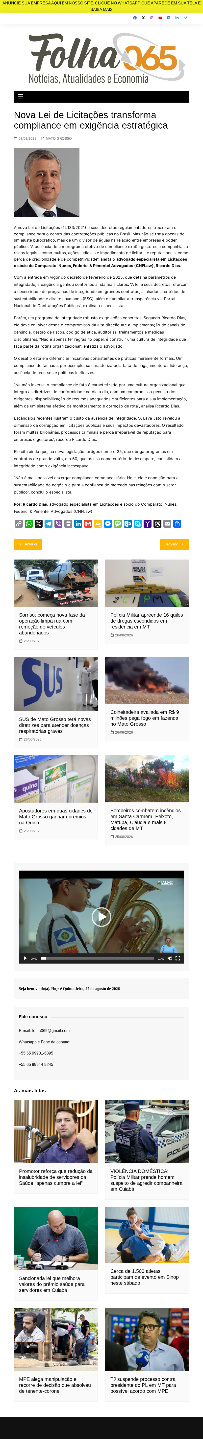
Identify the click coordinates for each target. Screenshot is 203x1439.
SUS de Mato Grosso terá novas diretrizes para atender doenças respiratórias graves (55, 725)
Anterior (31, 544)
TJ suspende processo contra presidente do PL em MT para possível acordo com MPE (143, 1385)
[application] (101, 917)
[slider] (97, 958)
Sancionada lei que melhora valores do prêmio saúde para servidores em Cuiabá (52, 1284)
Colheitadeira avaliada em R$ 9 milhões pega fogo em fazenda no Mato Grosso (144, 718)
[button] (101, 917)
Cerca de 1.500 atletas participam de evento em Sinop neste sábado (144, 1277)
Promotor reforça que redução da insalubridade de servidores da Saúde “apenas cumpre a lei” (56, 1177)
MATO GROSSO (59, 138)
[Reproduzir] (25, 958)
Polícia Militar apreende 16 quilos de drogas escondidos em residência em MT (146, 621)
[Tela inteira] (177, 958)
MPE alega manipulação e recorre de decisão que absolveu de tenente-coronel (55, 1385)
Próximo (171, 544)
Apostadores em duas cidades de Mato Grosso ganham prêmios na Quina (56, 816)
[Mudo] (169, 958)
